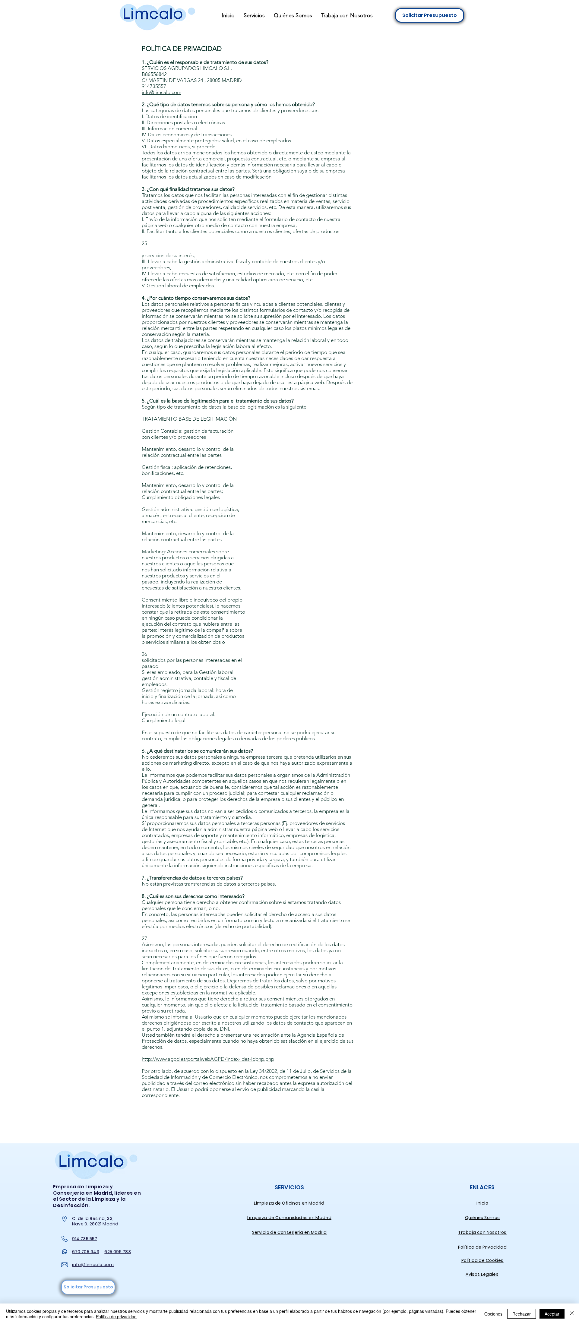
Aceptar (552, 1314)
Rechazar (521, 1314)
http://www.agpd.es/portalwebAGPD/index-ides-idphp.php (208, 1059)
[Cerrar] (571, 1313)
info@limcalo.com (161, 92)
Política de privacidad (116, 1316)
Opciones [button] (493, 1314)
